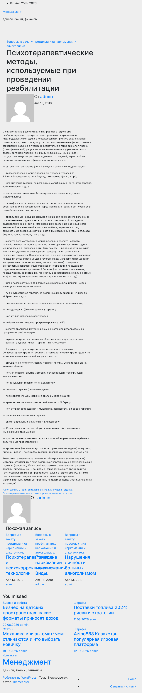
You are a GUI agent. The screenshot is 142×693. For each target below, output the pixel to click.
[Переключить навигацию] (133, 30)
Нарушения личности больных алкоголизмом (80, 565)
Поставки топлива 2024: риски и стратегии (100, 610)
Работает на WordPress (20, 677)
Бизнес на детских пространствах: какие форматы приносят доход (30, 613)
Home (132, 679)
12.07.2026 (82, 651)
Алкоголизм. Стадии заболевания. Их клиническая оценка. (38, 489)
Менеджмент (12, 11)
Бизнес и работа (15, 603)
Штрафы (80, 603)
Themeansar (20, 682)
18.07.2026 (11, 651)
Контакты (10, 655)
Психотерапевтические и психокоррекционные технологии (37, 493)
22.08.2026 (11, 624)
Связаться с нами (123, 686)
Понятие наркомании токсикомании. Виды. (51, 565)
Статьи (8, 629)
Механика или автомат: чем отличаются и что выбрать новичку (33, 639)
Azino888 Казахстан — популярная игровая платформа (98, 639)
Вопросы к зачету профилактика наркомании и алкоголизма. (16, 543)
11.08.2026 (82, 619)
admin (46, 96)
